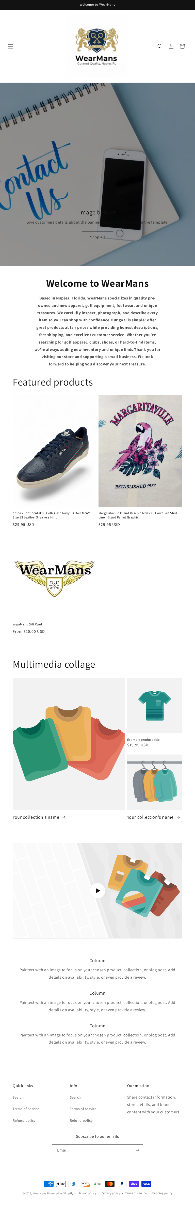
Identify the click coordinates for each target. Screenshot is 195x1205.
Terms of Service (26, 1108)
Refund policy (24, 1120)
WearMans (40, 1193)
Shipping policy (162, 1193)
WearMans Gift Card (27, 624)
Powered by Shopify (60, 1193)
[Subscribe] (137, 1150)
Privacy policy (111, 1193)
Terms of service (136, 1193)
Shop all (97, 237)
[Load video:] (97, 891)
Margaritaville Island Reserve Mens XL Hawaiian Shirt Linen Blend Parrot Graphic (138, 515)
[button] (10, 46)
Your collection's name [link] (36, 817)
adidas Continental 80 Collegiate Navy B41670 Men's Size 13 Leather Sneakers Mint (51, 515)
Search (18, 1097)
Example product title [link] (143, 740)
